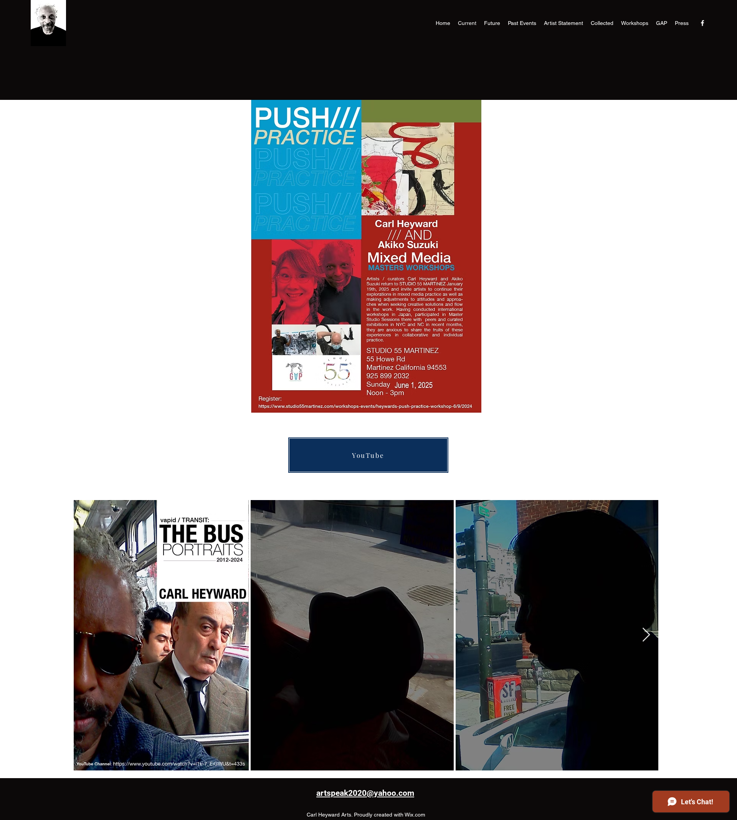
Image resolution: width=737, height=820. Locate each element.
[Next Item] (646, 635)
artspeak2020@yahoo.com (365, 793)
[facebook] (702, 23)
